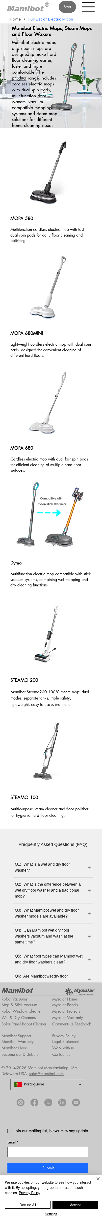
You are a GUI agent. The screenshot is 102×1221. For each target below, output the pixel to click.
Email (13, 1142)
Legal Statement (65, 1041)
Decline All (28, 1204)
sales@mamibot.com (46, 1073)
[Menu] (88, 7)
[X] (48, 1102)
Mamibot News (14, 1048)
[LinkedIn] (62, 1102)
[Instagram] (21, 1102)
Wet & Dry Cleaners (18, 1017)
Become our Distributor (20, 1054)
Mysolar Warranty (67, 1017)
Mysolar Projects (66, 1011)
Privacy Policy (64, 1036)
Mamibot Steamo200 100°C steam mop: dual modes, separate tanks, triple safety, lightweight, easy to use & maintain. (49, 698)
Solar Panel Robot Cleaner (23, 1024)
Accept (75, 1204)
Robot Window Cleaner (21, 1011)
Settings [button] (51, 1213)
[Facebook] (34, 1102)
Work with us (63, 1048)
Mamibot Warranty (17, 1041)
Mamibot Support (16, 1036)
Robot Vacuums (14, 999)
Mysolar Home (64, 999)
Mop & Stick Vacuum (19, 1004)
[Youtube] (76, 1102)
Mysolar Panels (65, 1004)
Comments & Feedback (71, 1024)
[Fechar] (95, 1182)
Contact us (61, 1054)
